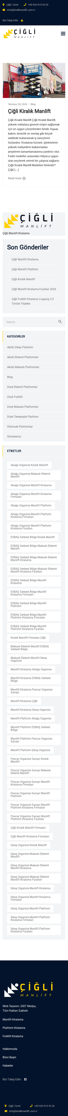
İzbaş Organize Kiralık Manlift (29, 845)
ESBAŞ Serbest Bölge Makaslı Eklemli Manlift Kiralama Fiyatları (34, 570)
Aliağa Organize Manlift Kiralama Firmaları (31, 495)
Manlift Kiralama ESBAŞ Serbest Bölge (31, 679)
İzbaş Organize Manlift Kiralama (30, 888)
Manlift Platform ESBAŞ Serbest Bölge (30, 728)
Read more (15, 178)
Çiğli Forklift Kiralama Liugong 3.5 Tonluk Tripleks (33, 301)
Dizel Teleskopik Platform (23, 416)
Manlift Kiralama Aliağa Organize (31, 669)
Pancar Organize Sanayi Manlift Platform (30, 795)
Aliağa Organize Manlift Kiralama (31, 485)
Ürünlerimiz (14, 436)
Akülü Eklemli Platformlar (22, 357)
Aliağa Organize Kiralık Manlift (29, 465)
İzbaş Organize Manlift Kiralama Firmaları (30, 898)
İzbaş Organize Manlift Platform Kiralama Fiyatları (30, 930)
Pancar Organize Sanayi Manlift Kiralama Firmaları (30, 783)
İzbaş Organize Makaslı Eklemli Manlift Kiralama (30, 867)
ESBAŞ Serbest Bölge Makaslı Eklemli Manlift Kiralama (34, 559)
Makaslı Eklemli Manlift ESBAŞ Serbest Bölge (30, 648)
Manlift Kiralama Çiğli (24, 701)
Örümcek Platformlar (20, 426)
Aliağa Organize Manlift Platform (31, 505)
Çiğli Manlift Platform (25, 269)
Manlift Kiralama (13, 1019)
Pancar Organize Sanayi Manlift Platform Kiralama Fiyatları (30, 818)
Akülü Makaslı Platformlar (23, 367)
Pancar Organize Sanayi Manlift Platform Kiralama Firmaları (30, 806)
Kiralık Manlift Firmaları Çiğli (28, 637)
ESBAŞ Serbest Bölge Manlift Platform (28, 605)
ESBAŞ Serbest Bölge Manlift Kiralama (28, 582)
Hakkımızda (10, 1049)
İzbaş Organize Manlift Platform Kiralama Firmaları (30, 919)
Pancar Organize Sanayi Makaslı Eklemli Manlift (31, 772)
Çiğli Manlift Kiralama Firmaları (30, 836)
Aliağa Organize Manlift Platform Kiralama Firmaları (31, 515)
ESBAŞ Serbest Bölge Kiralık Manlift (33, 537)
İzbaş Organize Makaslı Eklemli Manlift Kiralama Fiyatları (30, 878)
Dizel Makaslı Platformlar (22, 406)
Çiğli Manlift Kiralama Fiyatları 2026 (34, 289)
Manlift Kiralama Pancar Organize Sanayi (31, 691)
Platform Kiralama (14, 1028)
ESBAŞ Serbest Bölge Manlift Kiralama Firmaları (28, 593)
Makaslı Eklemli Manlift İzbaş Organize (29, 659)
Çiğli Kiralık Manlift (29, 111)
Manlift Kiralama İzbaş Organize (30, 709)
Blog (33, 104)
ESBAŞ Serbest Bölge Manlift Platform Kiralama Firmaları (28, 616)
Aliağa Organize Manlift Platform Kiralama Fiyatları (31, 527)
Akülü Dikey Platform (20, 347)
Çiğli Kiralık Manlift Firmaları (28, 827)
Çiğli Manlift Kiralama (25, 259)
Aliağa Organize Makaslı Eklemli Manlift (30, 475)
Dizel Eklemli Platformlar (22, 387)
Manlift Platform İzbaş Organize (30, 750)
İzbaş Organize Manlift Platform (30, 908)
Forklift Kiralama (13, 1036)
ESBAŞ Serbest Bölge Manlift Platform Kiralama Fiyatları (28, 628)
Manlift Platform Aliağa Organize (31, 718)
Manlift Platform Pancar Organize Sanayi (31, 740)
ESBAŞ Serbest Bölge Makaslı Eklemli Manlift (34, 547)
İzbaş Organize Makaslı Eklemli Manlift (30, 855)
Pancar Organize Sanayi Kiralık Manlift (30, 760)
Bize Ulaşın (9, 1057)
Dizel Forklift (15, 397)
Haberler (8, 1065)
